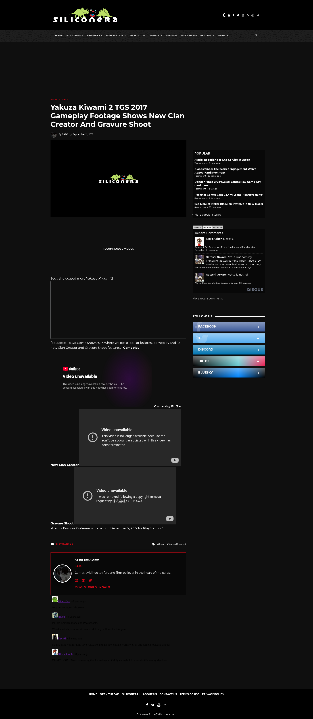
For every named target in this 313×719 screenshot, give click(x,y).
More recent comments (208, 298)
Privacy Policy (213, 694)
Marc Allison (214, 238)
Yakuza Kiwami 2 (177, 544)
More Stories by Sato (92, 587)
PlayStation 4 (59, 100)
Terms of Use (189, 694)
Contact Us (168, 694)
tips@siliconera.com (163, 714)
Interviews (189, 35)
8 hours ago (245, 267)
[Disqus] (118, 640)
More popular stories (208, 214)
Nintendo (93, 35)
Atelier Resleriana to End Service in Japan (222, 159)
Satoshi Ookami (216, 257)
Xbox (132, 35)
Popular (217, 227)
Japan (162, 544)
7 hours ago (212, 250)
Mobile (155, 35)
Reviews (171, 35)
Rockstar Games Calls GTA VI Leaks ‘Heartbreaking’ (229, 194)
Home (59, 35)
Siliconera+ (74, 35)
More (222, 35)
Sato (65, 134)
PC (144, 35)
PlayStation (114, 35)
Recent (207, 227)
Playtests (207, 35)
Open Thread (109, 694)
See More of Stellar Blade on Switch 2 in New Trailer (229, 204)
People (197, 227)
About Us (150, 694)
